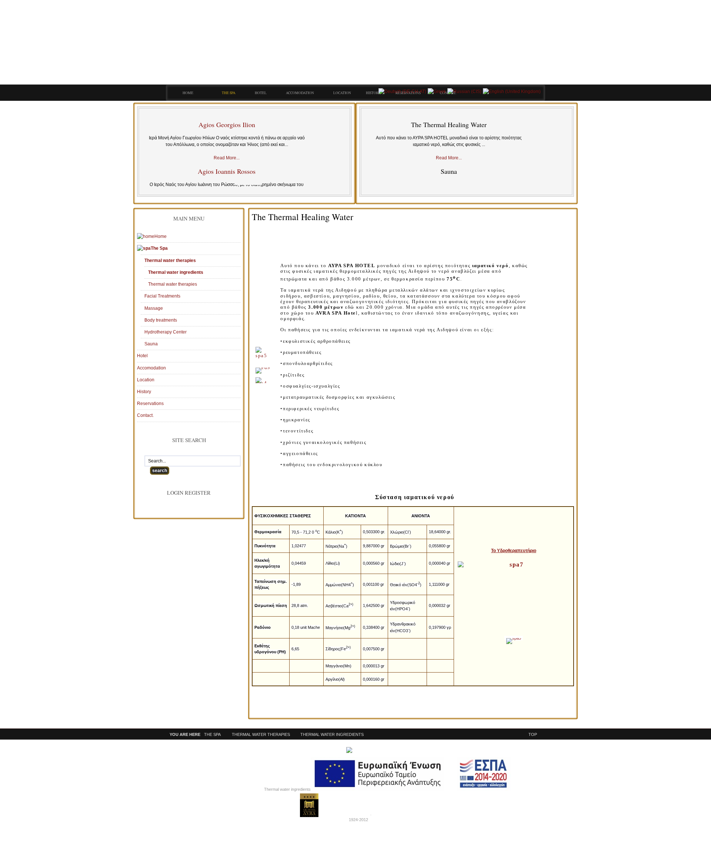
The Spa (212, 734)
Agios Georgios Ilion (226, 124)
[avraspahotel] (362, 48)
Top (532, 734)
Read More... (227, 157)
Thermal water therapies (261, 734)
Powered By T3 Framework (309, 805)
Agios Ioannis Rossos (227, 171)
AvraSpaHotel (358, 814)
